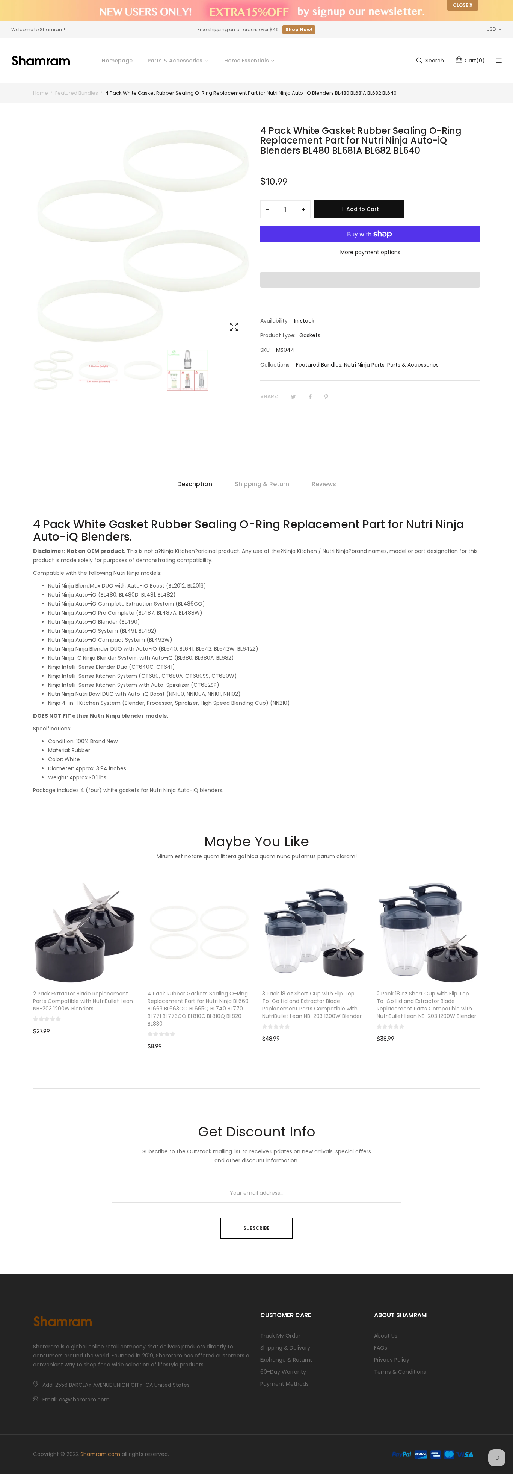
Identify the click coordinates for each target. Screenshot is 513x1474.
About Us (385, 1335)
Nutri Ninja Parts (364, 364)
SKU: (265, 350)
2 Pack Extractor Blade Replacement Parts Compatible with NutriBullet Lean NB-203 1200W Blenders (83, 1001)
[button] (370, 280)
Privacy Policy (391, 1359)
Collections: (275, 364)
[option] (53, 370)
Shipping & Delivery (285, 1347)
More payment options (370, 252)
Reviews (324, 484)
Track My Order (280, 1335)
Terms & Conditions (400, 1372)
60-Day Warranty (283, 1372)
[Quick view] (134, 971)
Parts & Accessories (413, 364)
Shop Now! (298, 29)
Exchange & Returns (286, 1359)
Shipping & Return (262, 484)
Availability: (274, 320)
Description (194, 484)
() (475, 60)
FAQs (380, 1347)
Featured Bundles (318, 364)
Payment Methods (284, 1384)
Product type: (278, 335)
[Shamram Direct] (41, 60)
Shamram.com (100, 1454)
